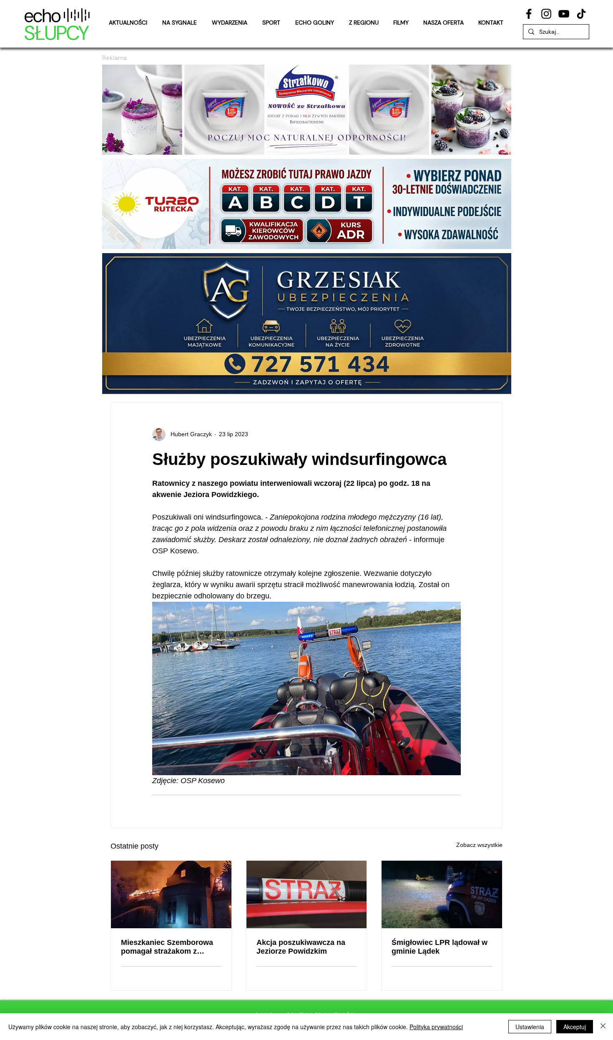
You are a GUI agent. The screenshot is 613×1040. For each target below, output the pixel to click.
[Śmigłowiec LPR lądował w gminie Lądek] (442, 894)
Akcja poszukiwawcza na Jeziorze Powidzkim (300, 946)
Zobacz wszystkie (479, 845)
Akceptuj (574, 1026)
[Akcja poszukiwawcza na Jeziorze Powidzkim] (306, 894)
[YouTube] (563, 13)
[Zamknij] (603, 1026)
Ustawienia (529, 1026)
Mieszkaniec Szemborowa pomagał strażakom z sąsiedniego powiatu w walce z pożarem (167, 947)
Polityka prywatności (436, 1026)
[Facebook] (528, 13)
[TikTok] (581, 13)
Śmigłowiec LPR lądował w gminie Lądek (439, 946)
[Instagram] (546, 13)
